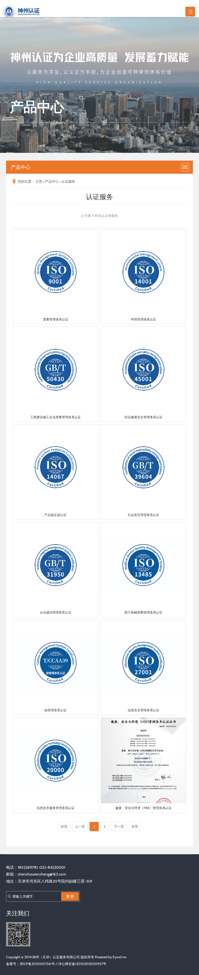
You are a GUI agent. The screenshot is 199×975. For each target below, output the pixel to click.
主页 (38, 181)
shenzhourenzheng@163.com (42, 874)
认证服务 (68, 181)
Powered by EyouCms (110, 957)
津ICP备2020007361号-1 (39, 964)
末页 (134, 826)
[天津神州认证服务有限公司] (21, 11)
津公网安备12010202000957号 (82, 964)
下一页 (119, 826)
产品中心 (52, 181)
